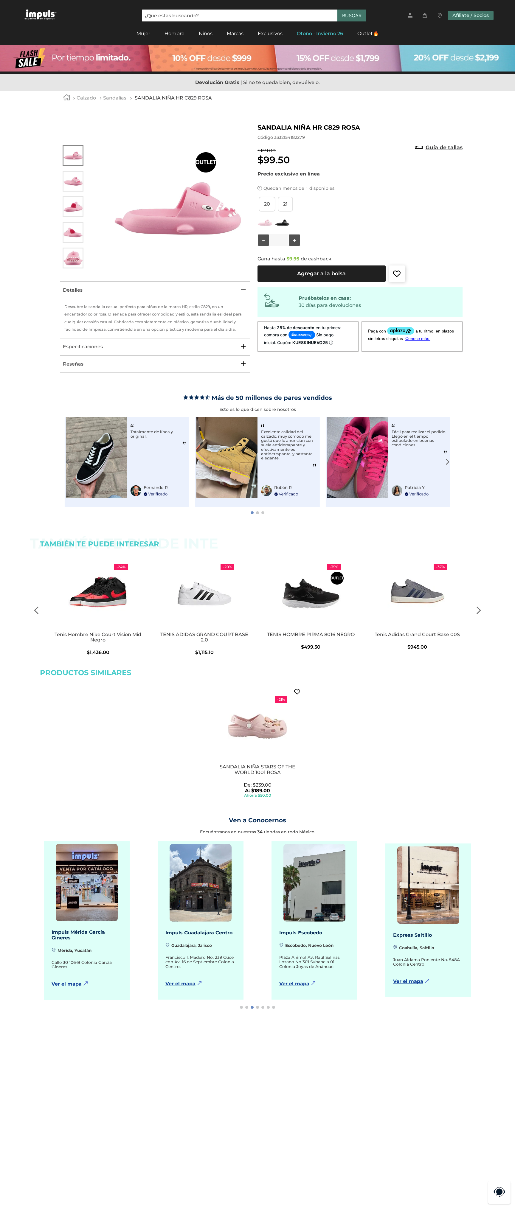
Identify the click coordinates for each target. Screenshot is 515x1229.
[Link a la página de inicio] (67, 98)
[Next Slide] (447, 462)
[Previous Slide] (67, 462)
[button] (444, 147)
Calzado (86, 98)
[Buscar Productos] (351, 15)
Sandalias (114, 98)
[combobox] (254, 15)
